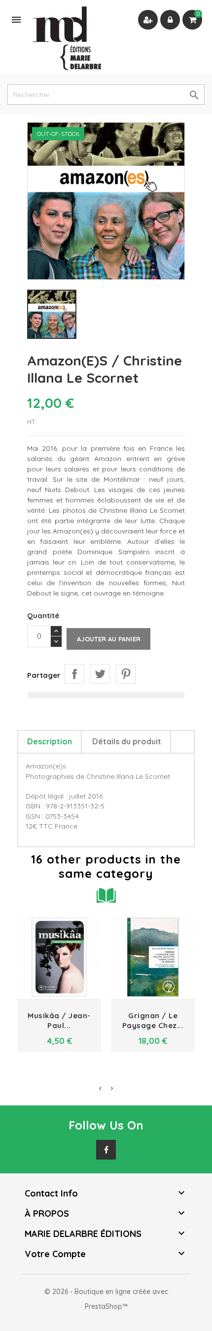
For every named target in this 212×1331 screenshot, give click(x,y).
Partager (74, 674)
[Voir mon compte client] (148, 20)
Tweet (100, 674)
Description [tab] (49, 741)
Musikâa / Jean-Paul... (59, 1020)
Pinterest (126, 674)
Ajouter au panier (109, 639)
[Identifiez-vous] (170, 20)
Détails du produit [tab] (126, 741)
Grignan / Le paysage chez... (153, 1020)
